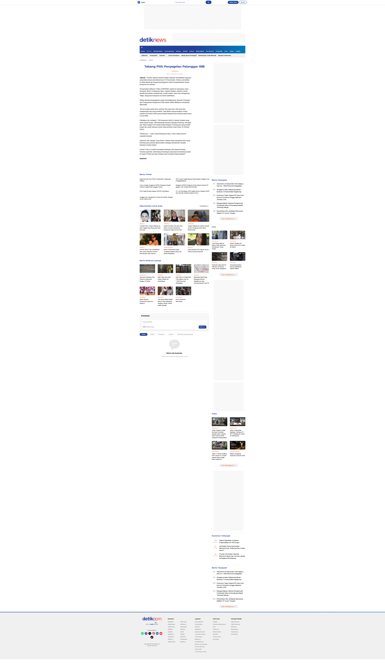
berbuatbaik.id (199, 622)
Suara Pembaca (173, 55)
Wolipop (182, 629)
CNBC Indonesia (235, 624)
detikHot (170, 632)
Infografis (219, 51)
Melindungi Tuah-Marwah (207, 55)
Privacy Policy (217, 636)
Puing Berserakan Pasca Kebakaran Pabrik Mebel (236, 266)
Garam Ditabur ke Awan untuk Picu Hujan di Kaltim (237, 245)
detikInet (170, 629)
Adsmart (144, 55)
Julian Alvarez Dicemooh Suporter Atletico (146, 301)
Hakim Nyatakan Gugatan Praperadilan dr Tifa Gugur (229, 541)
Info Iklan (215, 634)
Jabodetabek (158, 51)
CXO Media (234, 634)
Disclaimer (216, 639)
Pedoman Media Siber (219, 624)
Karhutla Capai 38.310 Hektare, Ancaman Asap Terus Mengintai (219, 266)
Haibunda (234, 627)
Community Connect (201, 651)
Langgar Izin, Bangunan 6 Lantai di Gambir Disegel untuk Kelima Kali (156, 198)
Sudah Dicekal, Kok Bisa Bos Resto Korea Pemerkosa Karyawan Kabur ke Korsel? (173, 228)
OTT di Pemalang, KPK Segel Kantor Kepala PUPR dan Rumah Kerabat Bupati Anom (192, 192)
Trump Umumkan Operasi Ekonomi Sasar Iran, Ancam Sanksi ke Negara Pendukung (232, 556)
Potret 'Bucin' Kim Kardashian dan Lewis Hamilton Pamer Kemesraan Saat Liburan (150, 251)
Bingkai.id (198, 639)
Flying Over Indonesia (201, 644)
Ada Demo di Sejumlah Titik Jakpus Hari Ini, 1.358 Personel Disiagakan (183, 280)
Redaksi (215, 622)
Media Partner (217, 632)
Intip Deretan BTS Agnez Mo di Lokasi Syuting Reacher (198, 250)
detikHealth (183, 627)
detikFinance (171, 627)
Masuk (243, 2)
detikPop (182, 641)
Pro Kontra (210, 51)
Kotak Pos (216, 629)
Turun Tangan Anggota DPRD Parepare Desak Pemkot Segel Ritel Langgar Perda (155, 186)
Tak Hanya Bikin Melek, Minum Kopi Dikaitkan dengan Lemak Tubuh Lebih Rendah (165, 302)
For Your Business (200, 646)
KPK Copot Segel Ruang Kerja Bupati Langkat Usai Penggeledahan (192, 180)
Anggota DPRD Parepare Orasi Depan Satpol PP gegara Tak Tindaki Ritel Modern (192, 186)
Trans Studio (198, 636)
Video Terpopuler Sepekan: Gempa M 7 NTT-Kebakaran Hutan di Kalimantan (237, 433)
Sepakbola (171, 636)
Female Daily (234, 632)
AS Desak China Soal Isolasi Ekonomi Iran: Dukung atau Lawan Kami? (232, 548)
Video (232, 51)
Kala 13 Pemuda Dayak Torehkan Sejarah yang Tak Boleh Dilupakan (172, 251)
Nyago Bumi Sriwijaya (188, 55)
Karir (214, 627)
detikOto (170, 639)
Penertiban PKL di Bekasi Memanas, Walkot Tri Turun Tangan (230, 212)
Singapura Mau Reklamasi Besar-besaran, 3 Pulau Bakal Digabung (229, 191)
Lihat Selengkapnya (227, 218)
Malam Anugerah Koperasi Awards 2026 (237, 454)
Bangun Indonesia (224, 55)
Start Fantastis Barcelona (181, 300)
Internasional (169, 51)
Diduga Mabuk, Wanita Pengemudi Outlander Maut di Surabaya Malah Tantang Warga (230, 205)
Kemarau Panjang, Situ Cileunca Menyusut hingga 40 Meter (147, 279)
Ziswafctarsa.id (199, 641)
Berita (149, 51)
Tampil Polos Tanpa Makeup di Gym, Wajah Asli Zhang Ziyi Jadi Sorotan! (150, 228)
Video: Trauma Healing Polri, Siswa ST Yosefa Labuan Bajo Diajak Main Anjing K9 (219, 456)
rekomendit (198, 649)
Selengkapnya (204, 206)
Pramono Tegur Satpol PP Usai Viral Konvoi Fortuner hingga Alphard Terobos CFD (230, 197)
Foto (226, 51)
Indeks (238, 51)
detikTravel (183, 622)
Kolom (191, 51)
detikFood (183, 624)
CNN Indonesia (235, 622)
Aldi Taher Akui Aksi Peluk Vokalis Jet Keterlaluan (164, 279)
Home (143, 51)
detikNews (143, 60)
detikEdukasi (171, 624)
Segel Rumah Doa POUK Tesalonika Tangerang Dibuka (155, 180)
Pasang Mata (198, 624)
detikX (185, 51)
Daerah (162, 55)
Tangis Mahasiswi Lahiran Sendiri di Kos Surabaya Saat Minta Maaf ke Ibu (198, 228)
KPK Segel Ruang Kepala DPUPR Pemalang (154, 191)
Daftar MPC (233, 2)
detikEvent (198, 629)
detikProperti (171, 641)
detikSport (171, 634)
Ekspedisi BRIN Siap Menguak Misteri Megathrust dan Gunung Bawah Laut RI (201, 280)
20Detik (182, 634)
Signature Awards (200, 632)
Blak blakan (200, 51)
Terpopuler (154, 55)
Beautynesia (234, 629)
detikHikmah (183, 639)
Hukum (178, 51)
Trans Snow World (200, 634)
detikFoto (183, 636)
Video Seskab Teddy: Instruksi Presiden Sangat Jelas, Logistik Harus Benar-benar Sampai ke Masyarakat (219, 433)
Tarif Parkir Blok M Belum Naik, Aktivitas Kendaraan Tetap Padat (219, 246)
